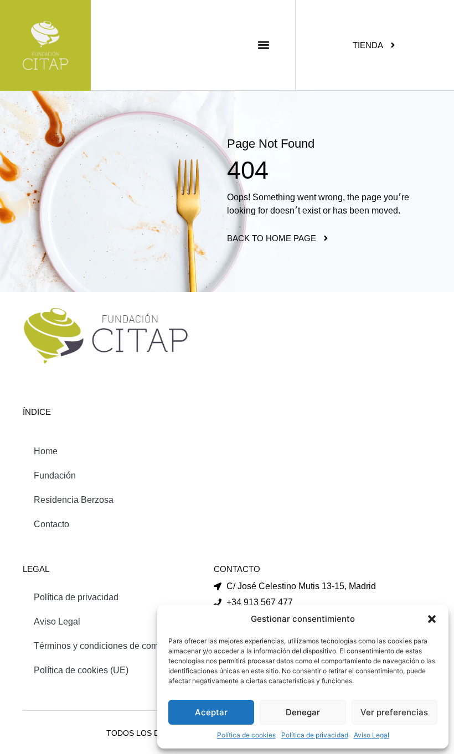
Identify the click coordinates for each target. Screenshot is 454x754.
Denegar (303, 712)
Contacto (51, 524)
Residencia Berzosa (74, 500)
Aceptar (211, 712)
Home (46, 451)
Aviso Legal (371, 735)
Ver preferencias (394, 712)
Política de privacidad (314, 735)
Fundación (55, 475)
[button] (431, 619)
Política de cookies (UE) (81, 670)
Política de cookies (246, 735)
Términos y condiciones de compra (102, 646)
